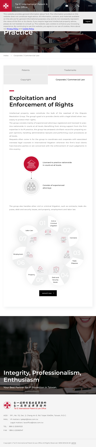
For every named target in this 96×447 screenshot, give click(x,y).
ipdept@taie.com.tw (29, 419)
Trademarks (70, 70)
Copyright (26, 79)
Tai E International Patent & (31, 5)
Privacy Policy (12, 29)
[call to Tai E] (78, 6)
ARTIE (73, 443)
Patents (26, 70)
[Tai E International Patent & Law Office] (6, 6)
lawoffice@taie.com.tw (33, 423)
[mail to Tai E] (67, 6)
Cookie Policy (28, 29)
